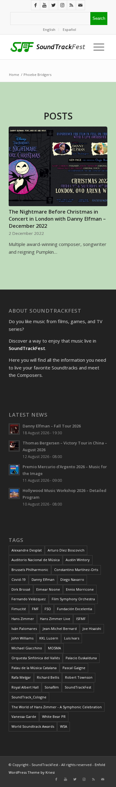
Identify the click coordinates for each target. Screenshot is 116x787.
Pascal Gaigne (73, 667)
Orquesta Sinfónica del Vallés (35, 658)
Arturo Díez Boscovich (66, 550)
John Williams (22, 638)
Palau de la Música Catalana (34, 667)
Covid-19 (18, 579)
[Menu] (97, 47)
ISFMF (81, 618)
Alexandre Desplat (26, 550)
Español (69, 29)
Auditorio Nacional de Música (35, 559)
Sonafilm (52, 687)
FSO (48, 608)
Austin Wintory (78, 559)
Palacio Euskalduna (81, 658)
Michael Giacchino (26, 648)
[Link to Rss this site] (71, 5)
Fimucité (18, 608)
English (49, 29)
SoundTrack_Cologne (28, 697)
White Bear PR (54, 716)
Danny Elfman (43, 579)
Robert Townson (78, 677)
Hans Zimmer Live (55, 618)
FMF (35, 608)
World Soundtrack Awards (32, 726)
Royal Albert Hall (25, 687)
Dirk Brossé (20, 589)
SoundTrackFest (78, 687)
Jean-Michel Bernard (60, 628)
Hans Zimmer (22, 618)
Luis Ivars (71, 638)
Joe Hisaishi (92, 628)
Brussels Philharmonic (29, 569)
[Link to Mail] (80, 5)
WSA (63, 726)
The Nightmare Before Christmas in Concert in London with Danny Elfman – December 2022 (57, 218)
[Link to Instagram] (62, 5)
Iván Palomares (24, 628)
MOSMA (54, 648)
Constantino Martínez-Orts (76, 569)
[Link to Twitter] (53, 5)
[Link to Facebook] (35, 5)
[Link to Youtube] (44, 5)
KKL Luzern (48, 638)
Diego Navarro (72, 579)
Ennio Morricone (80, 589)
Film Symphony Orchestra (73, 599)
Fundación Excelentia (74, 608)
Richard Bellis (48, 677)
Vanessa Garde (23, 716)
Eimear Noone (48, 589)
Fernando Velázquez (28, 599)
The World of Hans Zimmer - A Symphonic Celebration (56, 707)
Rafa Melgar (21, 677)
